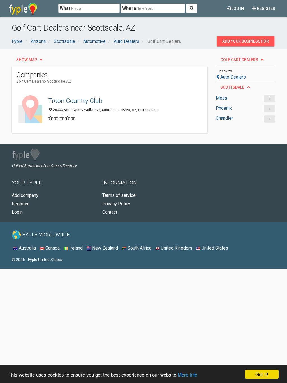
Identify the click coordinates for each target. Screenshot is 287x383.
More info (187, 374)
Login (17, 212)
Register (265, 8)
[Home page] (23, 8)
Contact (109, 212)
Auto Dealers (233, 77)
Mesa (221, 98)
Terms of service (119, 195)
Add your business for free (245, 42)
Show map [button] (26, 59)
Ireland (75, 248)
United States (214, 248)
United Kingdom (176, 248)
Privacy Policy (116, 203)
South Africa (138, 248)
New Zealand (104, 248)
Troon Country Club (75, 100)
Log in (237, 8)
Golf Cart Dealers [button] (239, 59)
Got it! (261, 374)
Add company (25, 195)
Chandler (224, 118)
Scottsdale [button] (232, 87)
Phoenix (224, 108)
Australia (27, 248)
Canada (52, 248)
